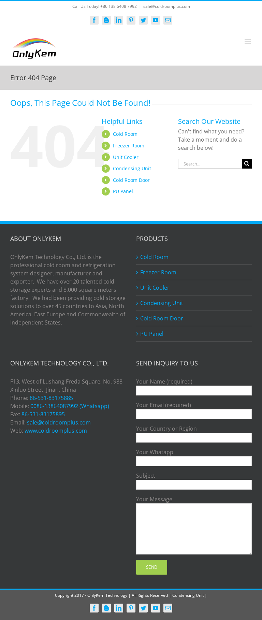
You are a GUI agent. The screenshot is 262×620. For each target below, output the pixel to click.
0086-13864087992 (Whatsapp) (69, 406)
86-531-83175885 (51, 398)
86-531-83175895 (43, 414)
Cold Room (125, 134)
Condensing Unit (132, 168)
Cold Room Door (131, 180)
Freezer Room (128, 145)
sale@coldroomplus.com (166, 6)
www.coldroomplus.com (56, 430)
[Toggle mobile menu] (248, 41)
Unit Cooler (126, 157)
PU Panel (123, 191)
